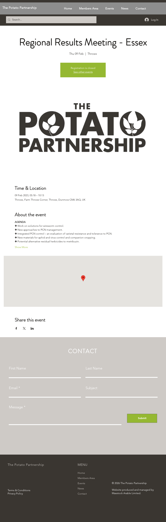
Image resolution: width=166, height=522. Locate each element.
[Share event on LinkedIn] (32, 328)
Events (81, 483)
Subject (91, 388)
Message (16, 407)
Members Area (86, 478)
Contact (82, 493)
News (81, 488)
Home (81, 472)
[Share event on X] (24, 328)
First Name (17, 368)
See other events (83, 71)
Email (13, 388)
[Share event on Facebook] (16, 328)
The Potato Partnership (19, 8)
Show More (21, 247)
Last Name (94, 368)
